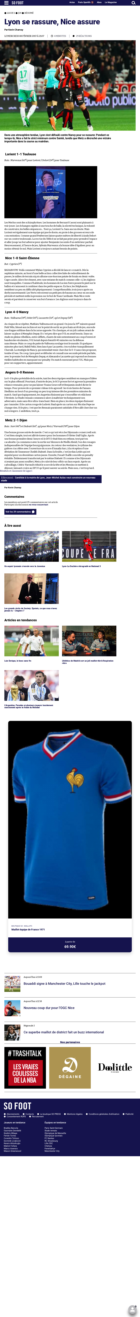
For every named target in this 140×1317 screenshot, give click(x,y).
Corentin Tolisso (11, 1138)
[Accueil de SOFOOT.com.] (39, 3)
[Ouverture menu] (6, 3)
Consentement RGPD (16, 1116)
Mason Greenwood (12, 1151)
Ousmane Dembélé (12, 1130)
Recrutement (38, 1116)
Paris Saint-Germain (54, 1128)
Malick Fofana (10, 1146)
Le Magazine (111, 2)
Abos (99, 2)
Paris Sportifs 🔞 (86, 2)
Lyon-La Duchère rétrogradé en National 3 (82, 532)
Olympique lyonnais (53, 1135)
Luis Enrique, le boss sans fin (18, 627)
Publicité (129, 1114)
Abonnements (13, 1114)
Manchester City (52, 1151)
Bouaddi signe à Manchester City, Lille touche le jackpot (30, 974)
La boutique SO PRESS (50, 1114)
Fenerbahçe (50, 1148)
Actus (72, 2)
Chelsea (48, 1146)
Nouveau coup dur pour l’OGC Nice (21, 999)
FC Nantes (49, 1138)
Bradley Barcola (11, 1128)
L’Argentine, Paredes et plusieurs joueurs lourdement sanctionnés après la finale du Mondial (30, 672)
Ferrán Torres (10, 1135)
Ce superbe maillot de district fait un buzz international (31, 1023)
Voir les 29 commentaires (18, 511)
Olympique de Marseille (55, 1133)
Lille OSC (49, 1143)
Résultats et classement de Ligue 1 (16, 471)
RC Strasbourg (51, 1141)
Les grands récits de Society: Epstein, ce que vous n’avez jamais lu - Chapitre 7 (30, 576)
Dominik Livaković (12, 1141)
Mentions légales (75, 1114)
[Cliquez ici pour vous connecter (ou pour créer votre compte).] (132, 1309)
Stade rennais (51, 1130)
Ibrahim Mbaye (10, 1133)
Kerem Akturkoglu (12, 1143)
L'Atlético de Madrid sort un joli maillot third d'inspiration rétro (83, 628)
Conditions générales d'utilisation (104, 1114)
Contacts (30, 1114)
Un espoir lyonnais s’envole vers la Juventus (25, 532)
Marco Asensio (11, 1148)
